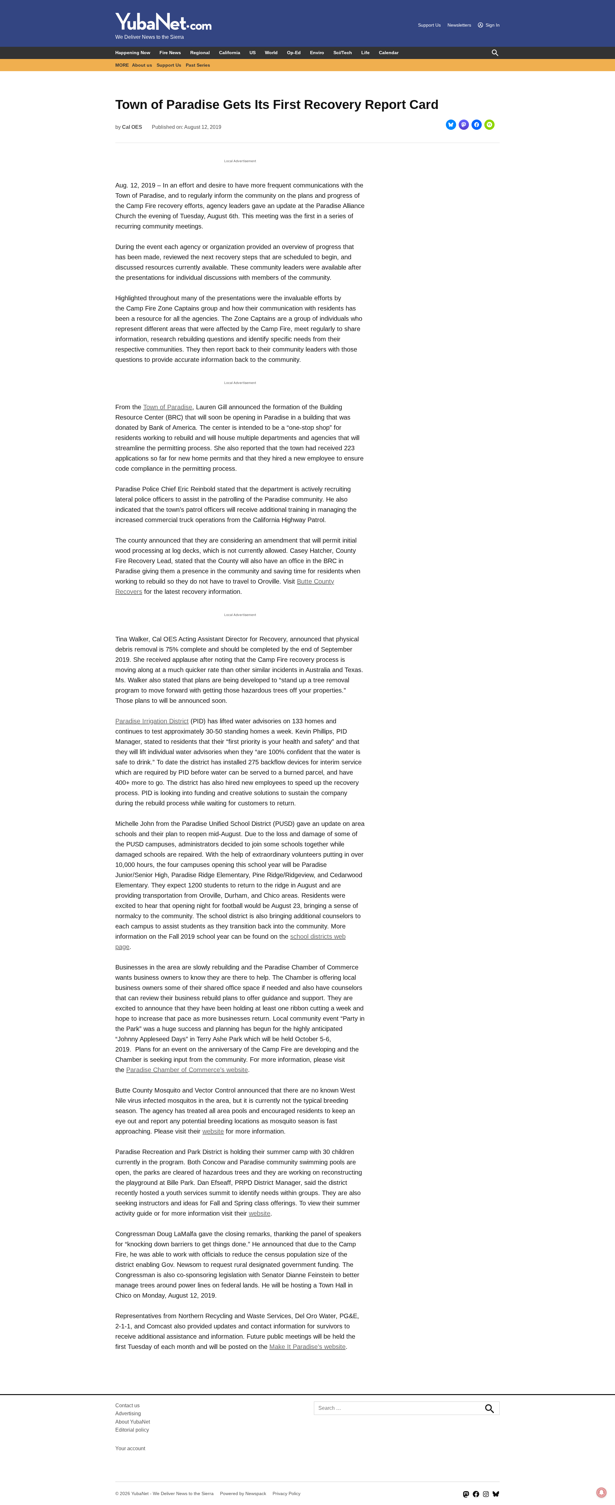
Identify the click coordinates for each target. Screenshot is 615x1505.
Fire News (170, 52)
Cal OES (132, 127)
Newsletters (459, 25)
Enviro (317, 52)
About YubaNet (132, 1422)
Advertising (128, 1413)
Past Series (198, 65)
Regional (200, 52)
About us (142, 65)
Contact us (127, 1405)
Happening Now (132, 52)
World (271, 52)
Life (365, 52)
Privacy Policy (286, 1493)
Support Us (429, 25)
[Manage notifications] (601, 1492)
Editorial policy (132, 1430)
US (253, 52)
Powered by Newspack (243, 1493)
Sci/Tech (342, 52)
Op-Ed (294, 52)
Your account (130, 1448)
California (229, 52)
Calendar (388, 52)
